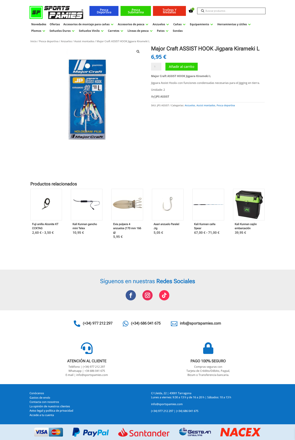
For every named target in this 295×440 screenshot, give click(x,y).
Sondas (178, 31)
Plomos (38, 30)
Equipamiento (202, 24)
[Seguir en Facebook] (131, 295)
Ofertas (55, 24)
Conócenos (37, 393)
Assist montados (84, 41)
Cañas (179, 24)
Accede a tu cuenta (42, 415)
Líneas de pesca (140, 30)
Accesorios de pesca (133, 24)
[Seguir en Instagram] (147, 295)
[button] (138, 52)
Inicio (33, 41)
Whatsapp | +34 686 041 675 (86, 371)
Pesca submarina (136, 11)
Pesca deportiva (104, 11)
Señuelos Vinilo (91, 30)
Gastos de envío (40, 398)
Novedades (38, 24)
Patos (163, 30)
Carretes (116, 30)
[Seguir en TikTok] (164, 295)
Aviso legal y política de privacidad (51, 411)
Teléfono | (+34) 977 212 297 (86, 367)
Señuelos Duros (62, 30)
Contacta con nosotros (44, 402)
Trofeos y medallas (170, 11)
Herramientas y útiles (234, 24)
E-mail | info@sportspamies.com (87, 375)
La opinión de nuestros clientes (50, 407)
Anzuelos (161, 24)
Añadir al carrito (181, 66)
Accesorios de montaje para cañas (88, 24)
